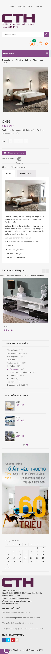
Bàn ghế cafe (12, 350)
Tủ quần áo (14, 375)
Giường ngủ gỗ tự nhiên (22, 372)
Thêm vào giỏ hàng (16, 153)
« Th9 (7, 568)
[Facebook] (4, 640)
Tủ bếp (12, 366)
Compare (46, 43)
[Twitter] (8, 640)
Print (6, 167)
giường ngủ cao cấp (10, 133)
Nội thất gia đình (21, 60)
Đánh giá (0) (26, 174)
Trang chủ (6, 60)
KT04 (6, 326)
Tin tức (12, 6)
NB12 (18, 432)
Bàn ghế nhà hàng (14, 353)
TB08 (18, 417)
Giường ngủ (38, 60)
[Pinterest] (13, 640)
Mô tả (8, 174)
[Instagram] (17, 640)
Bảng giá (21, 6)
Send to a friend (20, 167)
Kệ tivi (12, 379)
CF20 (18, 402)
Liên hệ (39, 6)
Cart (32, 43)
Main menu (8, 53)
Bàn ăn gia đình (13, 356)
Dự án (30, 6)
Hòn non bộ (12, 382)
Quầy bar (11, 360)
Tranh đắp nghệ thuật (16, 385)
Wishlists (39, 43)
